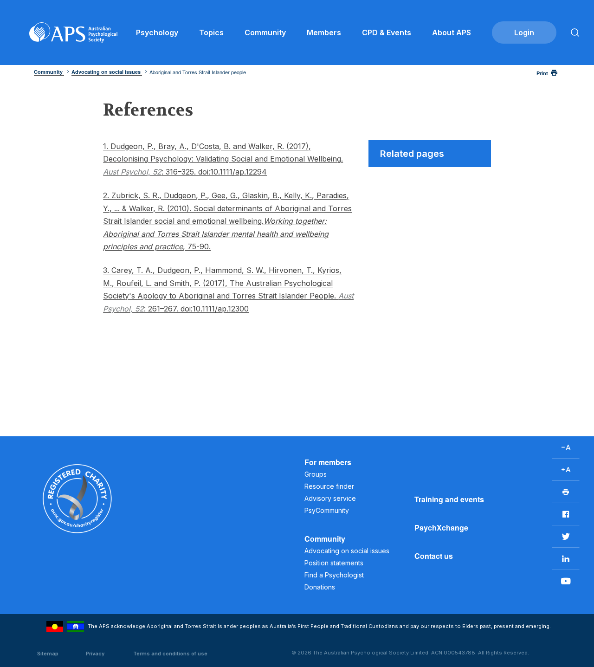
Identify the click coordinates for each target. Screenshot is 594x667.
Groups (315, 474)
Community (265, 32)
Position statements (333, 563)
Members (324, 32)
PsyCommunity (326, 510)
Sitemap (47, 653)
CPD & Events (386, 32)
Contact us (433, 555)
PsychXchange (441, 527)
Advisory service (330, 498)
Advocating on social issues (346, 551)
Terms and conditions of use (170, 653)
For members (327, 462)
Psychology (157, 32)
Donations (319, 587)
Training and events (449, 499)
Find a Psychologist (334, 575)
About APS (451, 32)
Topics (211, 32)
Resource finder (329, 486)
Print (542, 73)
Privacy (95, 653)
